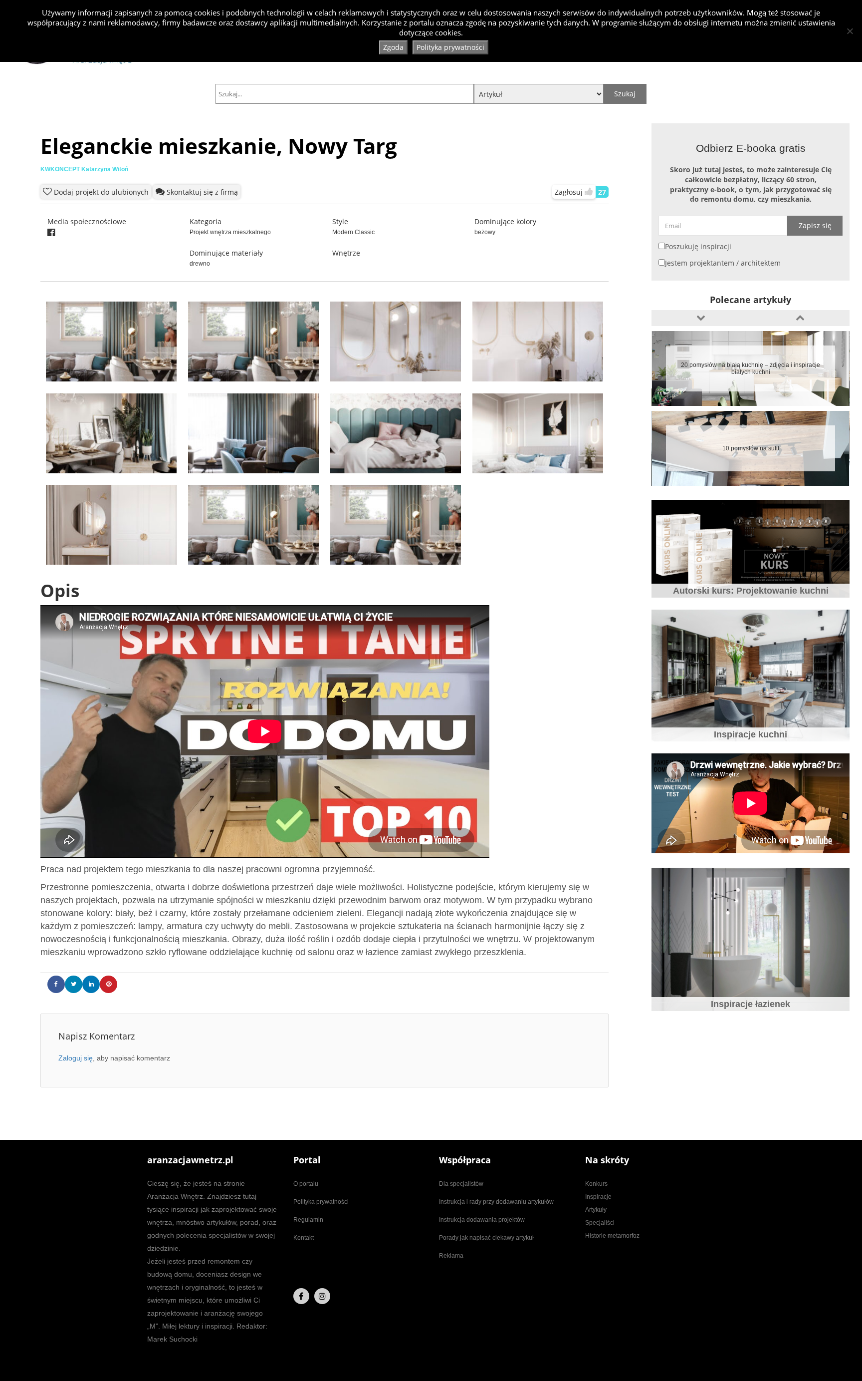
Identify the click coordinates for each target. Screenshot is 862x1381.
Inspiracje (598, 1196)
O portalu (305, 1183)
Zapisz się (815, 225)
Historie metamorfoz (612, 1235)
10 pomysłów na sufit (750, 448)
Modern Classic (353, 232)
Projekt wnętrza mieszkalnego (230, 232)
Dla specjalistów (461, 1183)
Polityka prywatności (321, 1201)
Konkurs (596, 1183)
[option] (750, 368)
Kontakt (303, 1237)
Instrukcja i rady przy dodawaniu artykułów (496, 1201)
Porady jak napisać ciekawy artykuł (486, 1237)
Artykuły (596, 1209)
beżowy (484, 232)
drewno (200, 263)
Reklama (451, 1255)
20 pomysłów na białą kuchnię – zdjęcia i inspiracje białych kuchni (750, 368)
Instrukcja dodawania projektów (482, 1219)
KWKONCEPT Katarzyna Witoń (84, 169)
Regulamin (308, 1219)
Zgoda (393, 47)
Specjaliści (600, 1222)
